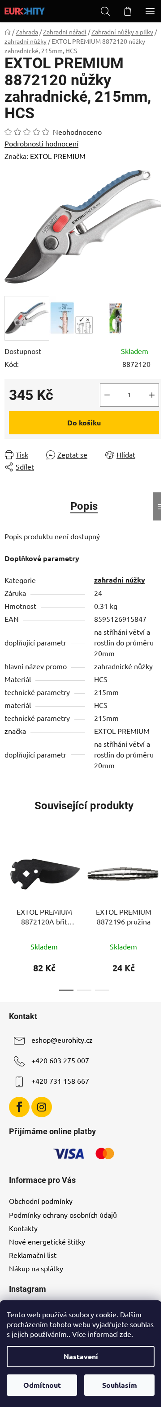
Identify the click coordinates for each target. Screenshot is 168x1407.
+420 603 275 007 (60, 1060)
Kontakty (23, 1228)
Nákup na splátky (36, 1268)
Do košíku (84, 422)
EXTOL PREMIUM (58, 155)
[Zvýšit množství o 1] (152, 395)
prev (9, 874)
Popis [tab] (84, 506)
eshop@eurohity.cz (62, 1039)
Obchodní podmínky (41, 1200)
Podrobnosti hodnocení (41, 143)
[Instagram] (41, 1107)
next (158, 874)
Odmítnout (42, 1385)
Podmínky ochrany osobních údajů (63, 1214)
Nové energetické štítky (47, 1241)
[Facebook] (19, 1107)
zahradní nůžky (119, 579)
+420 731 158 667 (60, 1080)
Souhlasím (119, 1385)
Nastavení (81, 1356)
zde (125, 1333)
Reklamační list (32, 1254)
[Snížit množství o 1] (107, 395)
